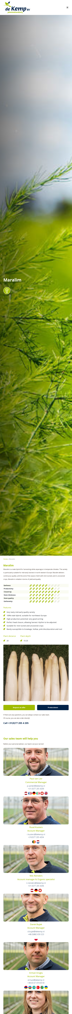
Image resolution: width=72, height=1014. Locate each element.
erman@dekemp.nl (36, 980)
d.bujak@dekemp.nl (36, 931)
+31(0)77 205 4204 (36, 837)
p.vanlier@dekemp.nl (36, 786)
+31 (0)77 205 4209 (36, 788)
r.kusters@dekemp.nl (36, 834)
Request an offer (19, 707)
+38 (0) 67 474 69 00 (36, 983)
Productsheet (53, 707)
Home (5, 559)
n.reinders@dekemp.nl (36, 883)
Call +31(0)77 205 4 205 (16, 723)
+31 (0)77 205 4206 (36, 886)
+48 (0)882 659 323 (36, 934)
